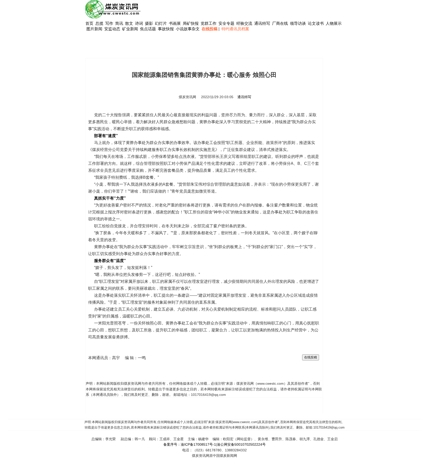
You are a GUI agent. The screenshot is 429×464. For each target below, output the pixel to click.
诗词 (139, 23)
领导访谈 (298, 23)
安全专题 (226, 23)
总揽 (99, 23)
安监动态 (112, 29)
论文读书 (316, 23)
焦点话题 (148, 29)
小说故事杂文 (188, 29)
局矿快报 (191, 23)
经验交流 (244, 23)
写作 (109, 23)
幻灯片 (161, 23)
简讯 (119, 23)
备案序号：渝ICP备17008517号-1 (189, 444)
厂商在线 (280, 23)
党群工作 (208, 23)
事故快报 (166, 29)
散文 (129, 23)
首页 (89, 23)
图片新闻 (94, 29)
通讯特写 (262, 23)
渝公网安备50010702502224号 (241, 444)
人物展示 (334, 23)
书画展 (175, 23)
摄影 (149, 23)
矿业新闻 (130, 29)
